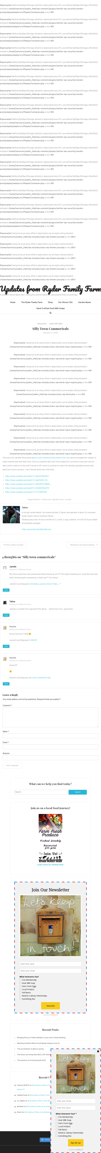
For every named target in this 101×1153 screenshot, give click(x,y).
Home (12, 302)
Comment (7, 705)
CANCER (33, 640)
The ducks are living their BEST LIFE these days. (36, 1055)
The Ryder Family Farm (31, 302)
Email (6, 742)
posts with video (56, 324)
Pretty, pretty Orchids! (14, 545)
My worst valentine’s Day (40, 678)
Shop (50, 302)
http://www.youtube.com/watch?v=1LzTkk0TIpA (26, 492)
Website (6, 753)
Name (6, 731)
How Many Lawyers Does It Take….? (45, 584)
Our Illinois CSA (65, 302)
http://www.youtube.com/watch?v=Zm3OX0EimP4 (27, 488)
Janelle (12, 567)
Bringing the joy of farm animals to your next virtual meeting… (42, 1038)
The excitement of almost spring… (31, 1049)
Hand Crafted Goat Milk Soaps (50, 308)
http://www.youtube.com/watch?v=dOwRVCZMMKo (27, 484)
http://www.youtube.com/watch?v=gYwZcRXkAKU (27, 476)
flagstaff (55, 500)
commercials (46, 500)
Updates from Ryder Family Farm (50, 289)
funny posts (42, 324)
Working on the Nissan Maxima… (83, 545)
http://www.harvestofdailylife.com (36, 529)
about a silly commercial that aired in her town (51, 458)
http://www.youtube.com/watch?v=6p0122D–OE (26, 480)
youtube (68, 500)
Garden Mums (84, 302)
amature (37, 500)
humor (61, 500)
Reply (6, 590)
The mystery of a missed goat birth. (31, 1060)
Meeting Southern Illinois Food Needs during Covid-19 (38, 1043)
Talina (25, 508)
